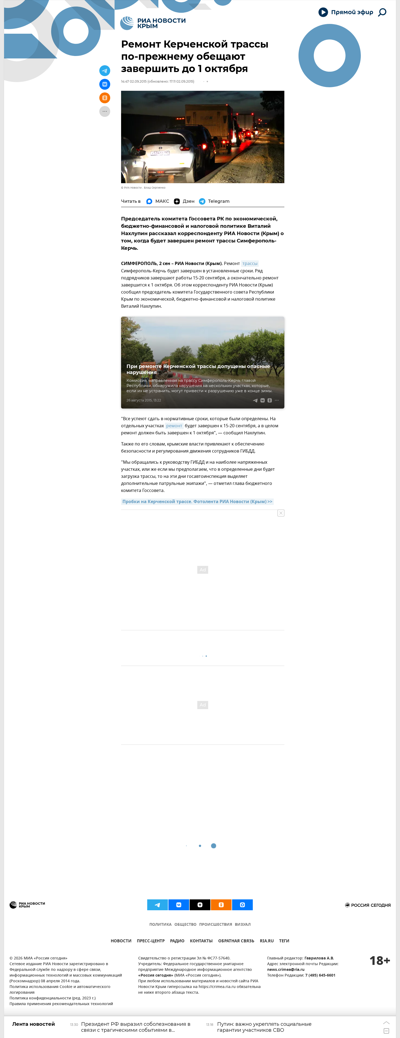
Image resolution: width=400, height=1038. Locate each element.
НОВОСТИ (121, 942)
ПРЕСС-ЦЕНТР (151, 942)
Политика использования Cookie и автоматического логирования (60, 990)
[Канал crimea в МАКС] (242, 904)
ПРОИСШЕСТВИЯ (215, 925)
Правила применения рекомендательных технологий (61, 1004)
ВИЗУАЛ (243, 925)
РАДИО (177, 942)
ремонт (174, 426)
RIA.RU (267, 942)
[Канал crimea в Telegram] (157, 904)
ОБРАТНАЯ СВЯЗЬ (236, 942)
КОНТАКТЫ (201, 942)
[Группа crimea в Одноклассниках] (221, 904)
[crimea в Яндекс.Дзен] (200, 904)
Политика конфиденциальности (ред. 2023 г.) (53, 998)
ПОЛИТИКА (160, 925)
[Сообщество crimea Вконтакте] (178, 904)
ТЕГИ (284, 942)
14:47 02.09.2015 (134, 81)
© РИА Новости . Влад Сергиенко (143, 188)
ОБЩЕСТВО (185, 925)
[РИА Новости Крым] (153, 23)
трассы (249, 263)
